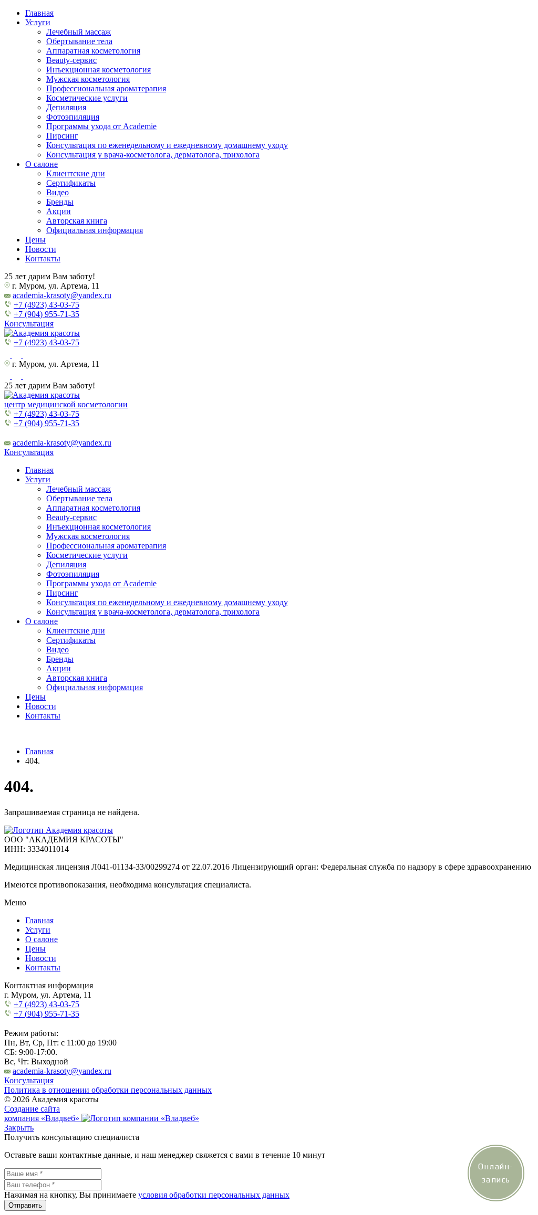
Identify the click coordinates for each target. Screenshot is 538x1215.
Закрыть (19, 1127)
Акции (58, 211)
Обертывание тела (79, 41)
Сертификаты (71, 182)
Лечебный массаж (78, 31)
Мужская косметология (88, 79)
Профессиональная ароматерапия (106, 88)
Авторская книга (76, 220)
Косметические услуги (87, 97)
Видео (57, 192)
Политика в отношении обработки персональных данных (108, 1089)
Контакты (42, 258)
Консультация (29, 323)
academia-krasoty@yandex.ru (62, 295)
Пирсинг (62, 135)
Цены (35, 239)
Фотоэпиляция (72, 116)
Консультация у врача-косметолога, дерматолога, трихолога (153, 154)
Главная (39, 12)
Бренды (60, 201)
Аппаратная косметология (93, 50)
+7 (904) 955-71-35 (46, 314)
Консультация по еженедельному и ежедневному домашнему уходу (167, 145)
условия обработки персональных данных (213, 1194)
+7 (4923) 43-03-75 (46, 304)
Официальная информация (94, 230)
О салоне (41, 164)
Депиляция (66, 107)
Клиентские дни (75, 173)
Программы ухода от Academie (101, 126)
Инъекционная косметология (98, 69)
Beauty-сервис (71, 60)
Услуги (37, 22)
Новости (40, 249)
